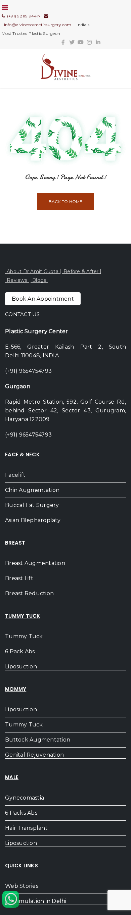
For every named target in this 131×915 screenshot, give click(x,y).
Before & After (81, 271)
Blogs (39, 280)
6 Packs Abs (21, 813)
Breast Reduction (29, 593)
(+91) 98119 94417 (23, 15)
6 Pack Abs (20, 651)
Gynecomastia (24, 798)
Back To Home (66, 201)
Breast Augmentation (35, 563)
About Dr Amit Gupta (32, 271)
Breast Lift (19, 578)
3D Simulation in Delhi (36, 901)
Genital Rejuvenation (34, 755)
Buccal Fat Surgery (32, 505)
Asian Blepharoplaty (32, 520)
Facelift (15, 475)
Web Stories (21, 886)
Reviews (17, 280)
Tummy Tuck (24, 636)
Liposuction (21, 666)
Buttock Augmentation (37, 739)
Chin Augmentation (32, 490)
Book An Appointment (43, 299)
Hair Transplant (26, 828)
